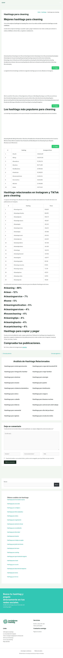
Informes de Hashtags (8, 637)
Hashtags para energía (40, 377)
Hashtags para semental (12, 410)
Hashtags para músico (12, 516)
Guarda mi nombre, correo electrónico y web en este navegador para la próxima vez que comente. (30, 458)
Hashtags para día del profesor (43, 410)
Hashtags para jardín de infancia (15, 544)
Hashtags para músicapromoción (15, 366)
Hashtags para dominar (12, 377)
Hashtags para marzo (12, 572)
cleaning (25, 347)
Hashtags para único (11, 394)
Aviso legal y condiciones (26, 651)
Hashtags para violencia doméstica (16, 388)
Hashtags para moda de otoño (42, 416)
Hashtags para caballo (12, 399)
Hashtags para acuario (13, 564)
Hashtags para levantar (13, 536)
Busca (56, 484)
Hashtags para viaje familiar (42, 371)
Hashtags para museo (11, 383)
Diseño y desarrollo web (39, 623)
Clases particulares (37, 625)
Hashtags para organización (14, 520)
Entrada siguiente (56, 353)
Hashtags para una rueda (13, 503)
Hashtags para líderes (11, 405)
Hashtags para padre (39, 383)
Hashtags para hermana (13, 548)
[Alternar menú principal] (60, 2)
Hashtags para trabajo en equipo (15, 540)
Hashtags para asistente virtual (15, 524)
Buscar (5, 481)
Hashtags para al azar (12, 560)
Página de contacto (37, 631)
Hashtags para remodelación (14, 528)
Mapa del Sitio (6, 641)
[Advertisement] (31, 43)
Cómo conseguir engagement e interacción (13, 635)
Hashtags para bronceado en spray (16, 499)
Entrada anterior (7, 353)
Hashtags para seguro (40, 394)
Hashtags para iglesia (11, 416)
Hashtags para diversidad (13, 532)
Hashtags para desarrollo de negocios (16, 568)
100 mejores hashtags (8, 631)
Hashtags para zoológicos (13, 507)
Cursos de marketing (8, 639)
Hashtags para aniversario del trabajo (45, 405)
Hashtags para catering (13, 552)
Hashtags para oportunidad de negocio (17, 556)
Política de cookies (38, 651)
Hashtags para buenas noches (42, 399)
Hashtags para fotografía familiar (15, 371)
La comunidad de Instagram (9, 633)
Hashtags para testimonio (41, 388)
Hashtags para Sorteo (12, 576)
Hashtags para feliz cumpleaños (15, 511)
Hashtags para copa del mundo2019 (44, 366)
